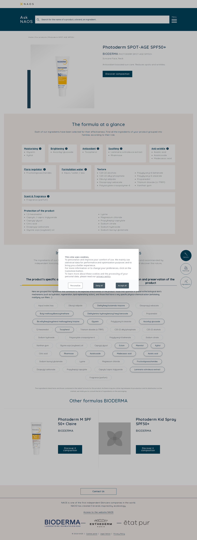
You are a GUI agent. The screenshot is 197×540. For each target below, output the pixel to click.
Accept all (122, 285)
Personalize (75, 285)
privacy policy (103, 276)
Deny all (99, 285)
